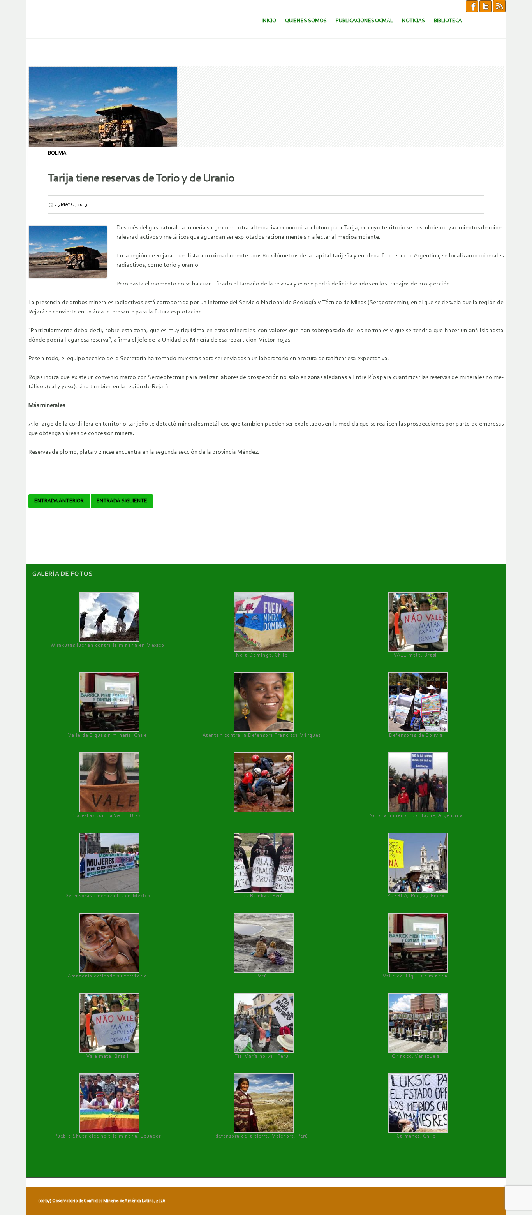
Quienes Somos (306, 21)
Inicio (269, 21)
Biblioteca (448, 21)
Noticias (413, 21)
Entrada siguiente (122, 501)
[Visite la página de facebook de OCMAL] (472, 6)
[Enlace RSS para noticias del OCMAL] (499, 6)
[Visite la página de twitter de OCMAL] (485, 6)
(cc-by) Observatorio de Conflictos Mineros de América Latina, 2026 (101, 1201)
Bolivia (57, 153)
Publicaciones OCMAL (364, 21)
